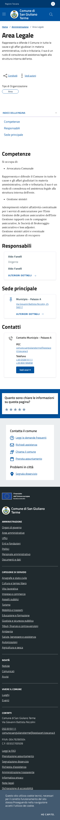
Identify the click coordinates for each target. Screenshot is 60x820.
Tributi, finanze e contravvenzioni (20, 626)
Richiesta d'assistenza (14, 767)
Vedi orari (24, 370)
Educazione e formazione (16, 615)
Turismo (6, 605)
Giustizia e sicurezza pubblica (18, 621)
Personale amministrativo (16, 554)
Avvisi (5, 677)
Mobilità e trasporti (12, 610)
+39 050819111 (24, 359)
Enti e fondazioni (11, 543)
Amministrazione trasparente (18, 772)
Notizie (6, 666)
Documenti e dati (11, 559)
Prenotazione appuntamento (18, 756)
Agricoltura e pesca (12, 647)
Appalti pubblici (10, 599)
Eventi (5, 700)
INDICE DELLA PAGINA (14, 113)
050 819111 (9, 729)
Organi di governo (12, 527)
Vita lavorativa (10, 589)
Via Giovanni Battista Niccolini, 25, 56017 (32, 305)
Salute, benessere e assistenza (19, 637)
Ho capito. (48, 814)
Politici (5, 549)
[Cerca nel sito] (51, 14)
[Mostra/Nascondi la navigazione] (4, 14)
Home (5, 27)
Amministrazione (20, 27)
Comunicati (8, 671)
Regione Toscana (12, 3)
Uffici (5, 538)
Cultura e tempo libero (14, 583)
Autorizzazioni (9, 642)
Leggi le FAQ (9, 751)
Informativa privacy (12, 778)
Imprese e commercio (14, 594)
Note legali (8, 783)
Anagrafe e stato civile (14, 578)
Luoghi (5, 695)
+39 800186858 (24, 363)
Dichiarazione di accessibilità (17, 788)
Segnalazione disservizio (15, 761)
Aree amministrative (13, 533)
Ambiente (7, 631)
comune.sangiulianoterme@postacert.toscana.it (33, 349)
